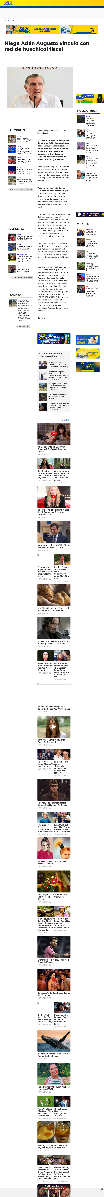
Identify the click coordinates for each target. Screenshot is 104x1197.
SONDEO (15, 295)
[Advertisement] (23, 208)
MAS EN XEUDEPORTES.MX (23, 277)
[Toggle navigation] (97, 3)
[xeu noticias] (8, 3)
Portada (6, 20)
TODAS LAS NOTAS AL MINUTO (21, 189)
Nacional (21, 20)
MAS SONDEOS (24, 326)
